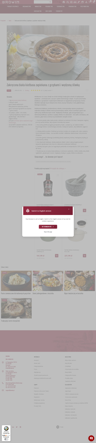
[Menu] (9, 426)
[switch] (6, 439)
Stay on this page (48, 232)
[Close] (69, 209)
